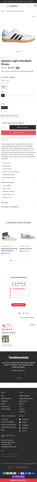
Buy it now (18, 132)
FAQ (20, 406)
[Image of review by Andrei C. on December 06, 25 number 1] (5, 338)
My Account (23, 401)
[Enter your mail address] (16, 454)
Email (2, 450)
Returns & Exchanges (10, 207)
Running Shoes (6, 398)
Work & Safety (5, 409)
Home (3, 11)
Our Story (4, 419)
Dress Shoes (5, 406)
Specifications (7, 182)
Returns (22, 404)
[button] (18, 480)
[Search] (28, 6)
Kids (2, 396)
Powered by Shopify (30, 463)
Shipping (4, 202)
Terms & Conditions (7, 422)
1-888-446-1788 (24, 396)
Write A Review (18, 304)
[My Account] (31, 6)
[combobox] (27, 317)
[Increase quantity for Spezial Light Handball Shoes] (7, 127)
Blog (2, 430)
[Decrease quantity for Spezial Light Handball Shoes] (2, 127)
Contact (21, 409)
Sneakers (4, 401)
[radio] (4, 86)
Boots (3, 404)
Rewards (22, 411)
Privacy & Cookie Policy (8, 424)
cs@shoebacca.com (26, 398)
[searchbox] (10, 313)
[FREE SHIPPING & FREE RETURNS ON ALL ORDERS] (18, 1)
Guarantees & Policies (8, 427)
